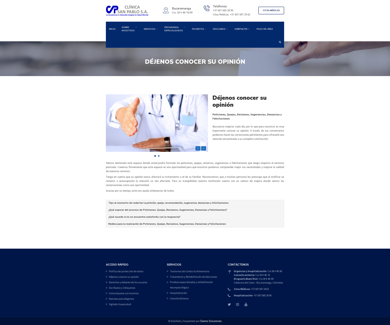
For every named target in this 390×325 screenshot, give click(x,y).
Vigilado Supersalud (120, 304)
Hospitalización (178, 293)
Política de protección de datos (126, 271)
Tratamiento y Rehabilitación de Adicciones (193, 277)
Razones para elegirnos (121, 298)
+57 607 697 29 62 (251, 289)
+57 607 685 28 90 (252, 295)
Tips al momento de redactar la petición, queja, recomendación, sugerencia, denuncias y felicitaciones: (168, 203)
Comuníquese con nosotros (124, 293)
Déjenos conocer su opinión (124, 277)
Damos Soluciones (211, 321)
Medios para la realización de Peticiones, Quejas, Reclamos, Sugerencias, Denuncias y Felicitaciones (167, 224)
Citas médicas (271, 10)
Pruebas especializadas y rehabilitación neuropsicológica (191, 284)
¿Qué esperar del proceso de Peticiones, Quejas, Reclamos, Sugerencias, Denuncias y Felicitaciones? (167, 210)
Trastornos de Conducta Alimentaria (189, 271)
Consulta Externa (179, 298)
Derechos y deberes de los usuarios (128, 282)
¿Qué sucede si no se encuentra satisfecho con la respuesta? (144, 217)
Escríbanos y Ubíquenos (122, 287)
